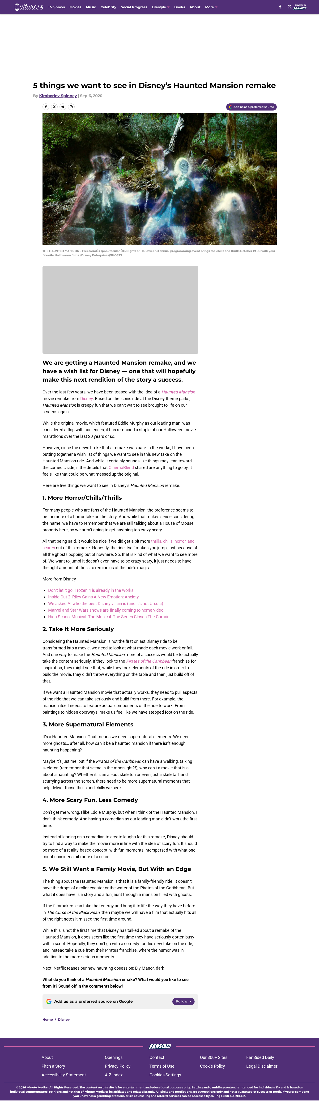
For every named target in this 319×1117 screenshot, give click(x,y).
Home (48, 1019)
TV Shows (56, 7)
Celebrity (108, 7)
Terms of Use (161, 1066)
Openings (114, 1057)
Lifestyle (159, 7)
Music (91, 7)
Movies (75, 7)
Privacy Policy (118, 1066)
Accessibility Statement (64, 1074)
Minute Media (37, 1087)
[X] (290, 7)
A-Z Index (114, 1074)
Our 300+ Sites (213, 1057)
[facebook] (280, 7)
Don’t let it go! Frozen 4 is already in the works (90, 590)
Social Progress (134, 7)
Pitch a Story (53, 1066)
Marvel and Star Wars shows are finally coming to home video (105, 610)
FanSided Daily (260, 1057)
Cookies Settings (165, 1074)
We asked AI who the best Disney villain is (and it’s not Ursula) (105, 603)
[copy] (71, 106)
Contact (156, 1057)
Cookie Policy (212, 1066)
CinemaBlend (121, 467)
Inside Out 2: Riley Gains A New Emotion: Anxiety (93, 596)
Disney (86, 398)
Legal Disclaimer (261, 1066)
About (195, 7)
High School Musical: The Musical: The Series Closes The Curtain (109, 616)
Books (179, 7)
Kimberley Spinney (58, 96)
